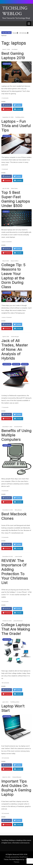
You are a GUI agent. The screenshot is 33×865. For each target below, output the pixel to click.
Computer (6, 63)
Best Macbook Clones (14, 516)
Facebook (7, 105)
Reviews (25, 364)
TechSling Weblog (14, 11)
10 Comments (5, 758)
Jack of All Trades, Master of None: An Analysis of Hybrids (14, 349)
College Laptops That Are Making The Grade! (15, 629)
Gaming (6, 211)
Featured (16, 364)
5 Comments (5, 537)
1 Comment (5, 169)
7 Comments (5, 407)
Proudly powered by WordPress (16, 857)
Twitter (18, 105)
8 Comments (5, 601)
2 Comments (5, 98)
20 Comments (5, 813)
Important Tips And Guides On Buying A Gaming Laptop (16, 788)
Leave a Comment (7, 241)
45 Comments (5, 682)
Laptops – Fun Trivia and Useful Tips (16, 125)
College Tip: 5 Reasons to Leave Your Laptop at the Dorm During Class (13, 276)
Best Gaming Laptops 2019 (13, 55)
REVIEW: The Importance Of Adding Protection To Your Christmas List (14, 571)
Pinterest (7, 109)
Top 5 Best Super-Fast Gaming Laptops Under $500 (15, 199)
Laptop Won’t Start (12, 708)
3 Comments (5, 490)
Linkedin (18, 109)
